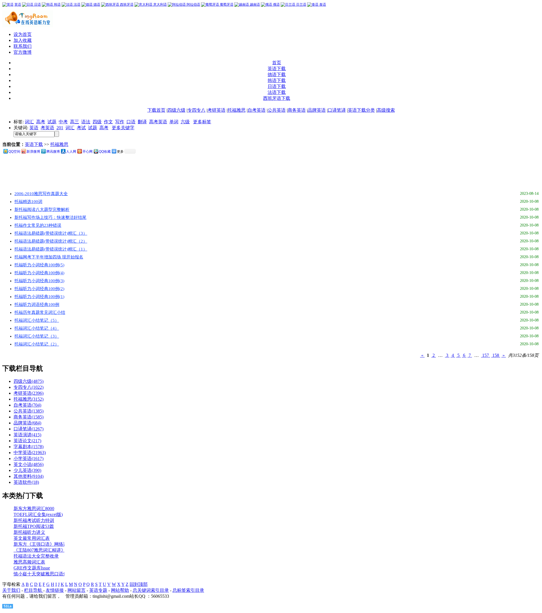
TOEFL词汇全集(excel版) (38, 514)
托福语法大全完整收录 (36, 556)
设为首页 (23, 34)
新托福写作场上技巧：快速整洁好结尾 (50, 217)
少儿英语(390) (27, 470)
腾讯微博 (53, 152)
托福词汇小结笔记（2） (36, 344)
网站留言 (76, 590)
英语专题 (98, 590)
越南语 (254, 5)
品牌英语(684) (27, 422)
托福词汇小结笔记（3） (36, 336)
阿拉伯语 (193, 5)
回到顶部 (139, 584)
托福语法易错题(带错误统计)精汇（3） (50, 233)
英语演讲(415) (27, 434)
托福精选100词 (28, 201)
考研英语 (216, 110)
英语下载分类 (361, 110)
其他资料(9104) (28, 476)
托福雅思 (237, 110)
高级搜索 (386, 110)
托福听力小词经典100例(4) (39, 273)
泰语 (322, 5)
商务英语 (297, 110)
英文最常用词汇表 (32, 538)
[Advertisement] (116, 172)
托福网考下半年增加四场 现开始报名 (48, 257)
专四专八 (196, 110)
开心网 (87, 152)
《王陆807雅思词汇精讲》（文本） (49, 550)
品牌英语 (317, 110)
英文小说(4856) (28, 464)
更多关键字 (123, 127)
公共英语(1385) (28, 411)
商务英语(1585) (28, 417)
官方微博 (23, 52)
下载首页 (156, 110)
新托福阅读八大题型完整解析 (41, 209)
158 (495, 355)
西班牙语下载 (276, 98)
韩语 (57, 5)
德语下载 (277, 74)
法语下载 (277, 92)
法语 (76, 5)
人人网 (71, 152)
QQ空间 (14, 152)
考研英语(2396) (28, 393)
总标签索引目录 (188, 590)
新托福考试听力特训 (34, 520)
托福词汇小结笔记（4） (36, 328)
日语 (37, 5)
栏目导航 (33, 590)
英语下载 (277, 68)
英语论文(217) (27, 440)
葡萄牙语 (226, 5)
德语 (96, 5)
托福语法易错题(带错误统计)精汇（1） (50, 249)
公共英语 (277, 110)
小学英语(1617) (28, 458)
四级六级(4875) (28, 381)
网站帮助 (120, 590)
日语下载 (277, 86)
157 (485, 355)
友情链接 (55, 590)
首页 (276, 62)
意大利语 (159, 5)
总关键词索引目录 (151, 590)
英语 (17, 5)
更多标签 (202, 121)
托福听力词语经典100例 (36, 304)
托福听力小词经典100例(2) (39, 288)
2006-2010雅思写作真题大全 (41, 193)
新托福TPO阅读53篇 (34, 526)
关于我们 (11, 590)
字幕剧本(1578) (28, 446)
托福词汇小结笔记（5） (36, 320)
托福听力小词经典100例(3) (39, 281)
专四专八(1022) (28, 387)
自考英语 (257, 110)
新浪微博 (33, 152)
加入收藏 (23, 40)
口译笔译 (337, 110)
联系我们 (23, 46)
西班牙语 (126, 5)
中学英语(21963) (30, 452)
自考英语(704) (27, 405)
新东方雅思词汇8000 (34, 508)
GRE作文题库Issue (32, 567)
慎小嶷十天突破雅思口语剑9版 (44, 573)
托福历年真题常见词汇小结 (39, 312)
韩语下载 (277, 80)
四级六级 (176, 110)
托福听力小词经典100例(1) (39, 296)
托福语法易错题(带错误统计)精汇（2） (50, 241)
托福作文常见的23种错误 (37, 225)
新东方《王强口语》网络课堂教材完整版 (54, 544)
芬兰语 (300, 5)
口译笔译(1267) (28, 428)
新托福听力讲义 (29, 532)
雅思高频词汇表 (29, 562)
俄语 (276, 5)
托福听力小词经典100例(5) (39, 265)
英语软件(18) (26, 482)
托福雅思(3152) (28, 399)
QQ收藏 (105, 152)
